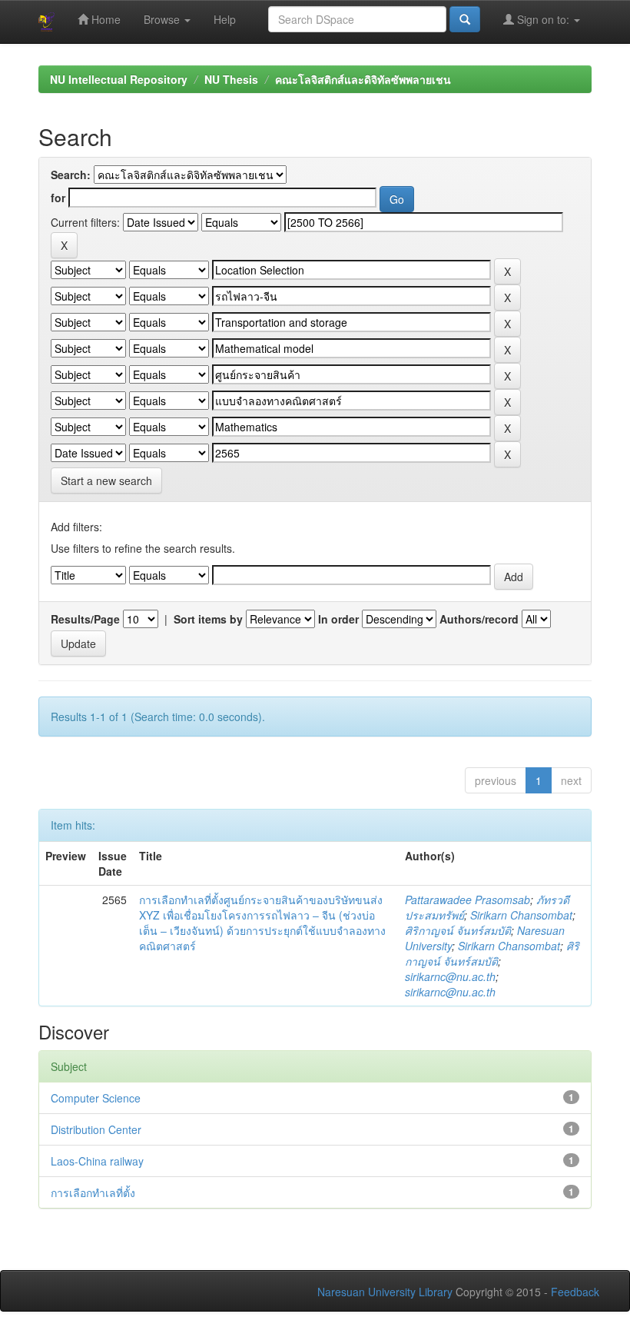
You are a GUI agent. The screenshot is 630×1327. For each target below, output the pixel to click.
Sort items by (208, 619)
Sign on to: (543, 19)
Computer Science (96, 1098)
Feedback (575, 1291)
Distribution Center (96, 1129)
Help (225, 19)
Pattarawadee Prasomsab (467, 899)
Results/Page (85, 619)
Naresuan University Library (385, 1291)
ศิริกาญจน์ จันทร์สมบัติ (458, 930)
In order (338, 619)
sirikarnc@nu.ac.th (450, 976)
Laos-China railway (97, 1161)
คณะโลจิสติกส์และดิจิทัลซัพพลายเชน (363, 79)
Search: (71, 174)
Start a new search (106, 480)
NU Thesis (231, 79)
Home (104, 19)
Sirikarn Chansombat (521, 915)
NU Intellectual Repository (118, 79)
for (58, 197)
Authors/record (479, 619)
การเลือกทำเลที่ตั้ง (93, 1192)
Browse (163, 19)
